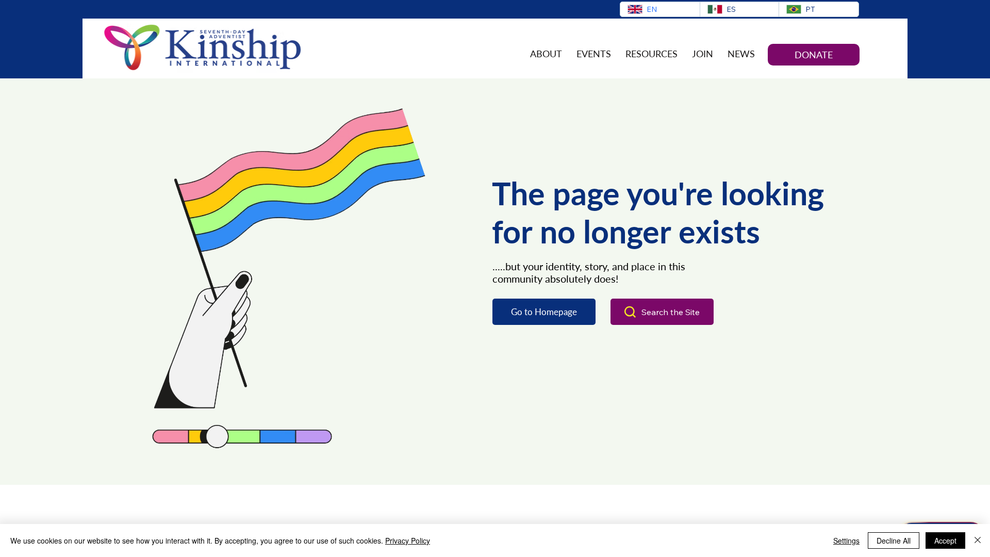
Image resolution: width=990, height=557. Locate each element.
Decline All (894, 540)
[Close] (977, 540)
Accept (945, 540)
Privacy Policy (407, 540)
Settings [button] (846, 540)
